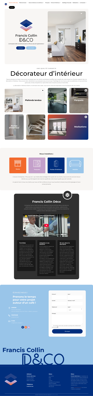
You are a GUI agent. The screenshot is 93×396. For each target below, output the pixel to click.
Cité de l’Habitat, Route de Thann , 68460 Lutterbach (24, 311)
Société (53, 300)
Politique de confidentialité (55, 385)
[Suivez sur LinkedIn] (29, 327)
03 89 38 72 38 (14, 317)
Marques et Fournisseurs (54, 382)
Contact (20, 48)
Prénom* (54, 294)
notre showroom (77, 387)
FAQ (50, 379)
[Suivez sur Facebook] (22, 327)
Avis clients (51, 376)
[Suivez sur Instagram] (25, 327)
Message (54, 313)
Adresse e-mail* (71, 300)
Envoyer (67, 331)
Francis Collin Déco (16, 309)
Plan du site (51, 386)
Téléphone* (54, 307)
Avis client (31, 48)
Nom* (69, 294)
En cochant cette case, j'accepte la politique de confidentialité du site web (66, 326)
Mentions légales (52, 383)
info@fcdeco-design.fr (16, 322)
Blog (50, 377)
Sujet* (69, 307)
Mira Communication (54, 394)
